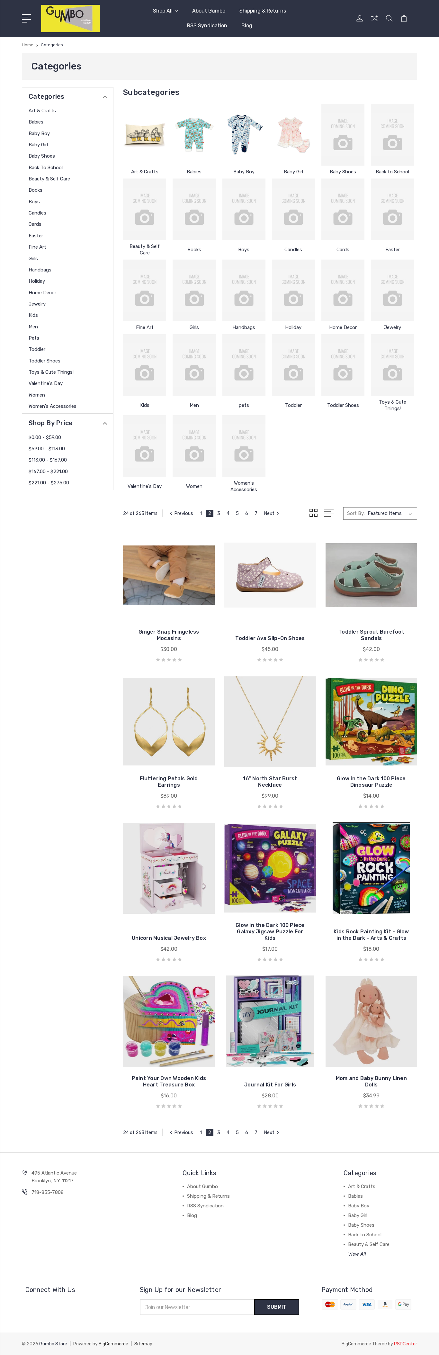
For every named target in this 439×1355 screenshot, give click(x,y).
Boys (34, 202)
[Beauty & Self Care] (144, 209)
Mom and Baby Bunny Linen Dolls (371, 1081)
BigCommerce (113, 1344)
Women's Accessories (52, 406)
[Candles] (293, 209)
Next (269, 513)
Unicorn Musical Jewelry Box (169, 938)
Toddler (37, 349)
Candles (37, 213)
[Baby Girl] (293, 135)
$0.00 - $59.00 (45, 437)
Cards (35, 224)
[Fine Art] (144, 290)
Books (35, 190)
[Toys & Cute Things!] (392, 365)
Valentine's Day (46, 383)
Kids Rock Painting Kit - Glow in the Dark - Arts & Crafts (371, 935)
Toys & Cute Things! (51, 372)
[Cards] (342, 209)
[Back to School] (392, 135)
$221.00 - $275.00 (49, 483)
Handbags (40, 270)
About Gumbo (208, 11)
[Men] (194, 365)
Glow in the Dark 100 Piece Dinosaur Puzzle (371, 781)
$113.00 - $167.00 (48, 460)
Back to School (46, 167)
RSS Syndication (207, 26)
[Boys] (243, 209)
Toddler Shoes (44, 361)
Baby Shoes (42, 156)
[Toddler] (293, 365)
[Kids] (144, 365)
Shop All (163, 11)
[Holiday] (293, 290)
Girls (33, 258)
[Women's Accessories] (243, 446)
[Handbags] (243, 290)
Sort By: (356, 513)
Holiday (37, 281)
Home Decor (42, 293)
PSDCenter (405, 1344)
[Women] (194, 446)
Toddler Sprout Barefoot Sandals (371, 635)
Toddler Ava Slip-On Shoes (270, 638)
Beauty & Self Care (49, 179)
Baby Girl (38, 145)
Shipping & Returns (262, 11)
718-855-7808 (47, 1192)
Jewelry (37, 304)
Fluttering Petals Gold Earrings (169, 781)
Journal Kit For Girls (270, 1085)
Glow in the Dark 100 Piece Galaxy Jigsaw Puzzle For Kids (270, 931)
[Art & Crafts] (144, 135)
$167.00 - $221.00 (48, 471)
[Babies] (194, 135)
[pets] (243, 365)
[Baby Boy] (243, 135)
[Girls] (194, 290)
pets (34, 338)
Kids (33, 315)
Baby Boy (39, 133)
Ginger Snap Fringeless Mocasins (169, 635)
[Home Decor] (342, 290)
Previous (183, 513)
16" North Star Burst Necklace (270, 781)
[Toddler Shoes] (342, 365)
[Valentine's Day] (144, 446)
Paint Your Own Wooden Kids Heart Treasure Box (169, 1081)
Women (37, 395)
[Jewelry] (392, 290)
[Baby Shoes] (342, 135)
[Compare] (374, 22)
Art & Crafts (42, 111)
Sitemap (143, 1344)
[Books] (194, 209)
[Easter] (392, 209)
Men (33, 327)
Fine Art (37, 247)
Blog (246, 26)
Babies (36, 122)
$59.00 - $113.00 (47, 449)
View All (357, 1254)
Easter (36, 236)
